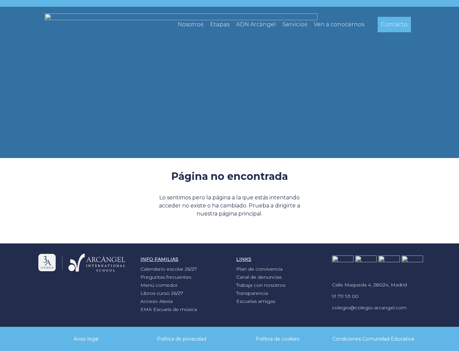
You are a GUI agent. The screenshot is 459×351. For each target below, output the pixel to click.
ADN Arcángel (256, 24)
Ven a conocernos (339, 24)
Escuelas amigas (255, 301)
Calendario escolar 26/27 (168, 269)
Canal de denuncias (259, 277)
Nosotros (190, 24)
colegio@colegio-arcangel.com (369, 308)
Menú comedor (159, 285)
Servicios (295, 24)
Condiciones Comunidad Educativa (373, 339)
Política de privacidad (181, 339)
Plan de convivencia (259, 269)
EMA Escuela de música (168, 309)
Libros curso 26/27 (161, 293)
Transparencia (252, 293)
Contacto (394, 24)
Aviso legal (86, 339)
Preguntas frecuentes (165, 277)
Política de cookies (277, 339)
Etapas (220, 24)
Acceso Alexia (156, 301)
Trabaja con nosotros (260, 285)
